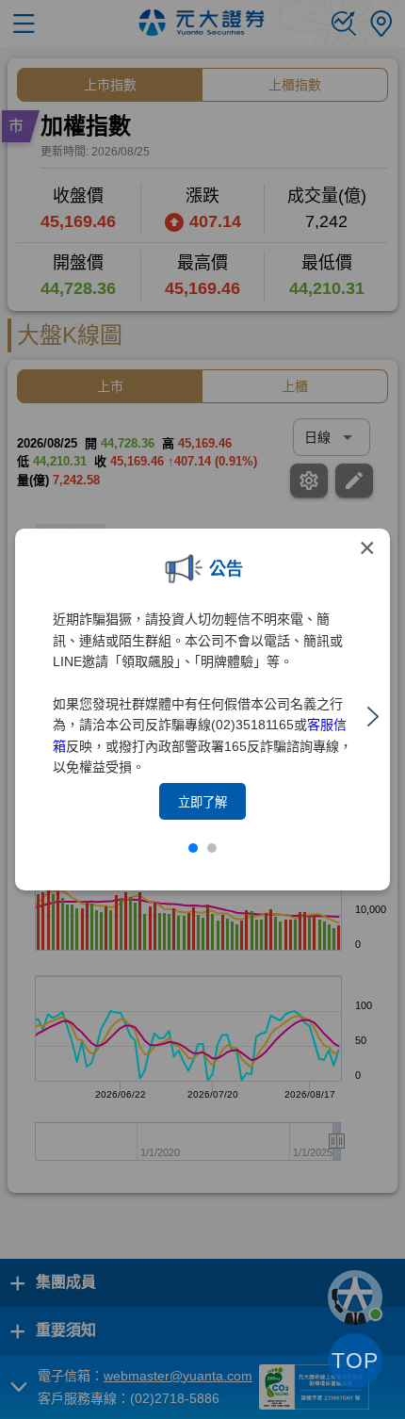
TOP (355, 1360)
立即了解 (202, 802)
